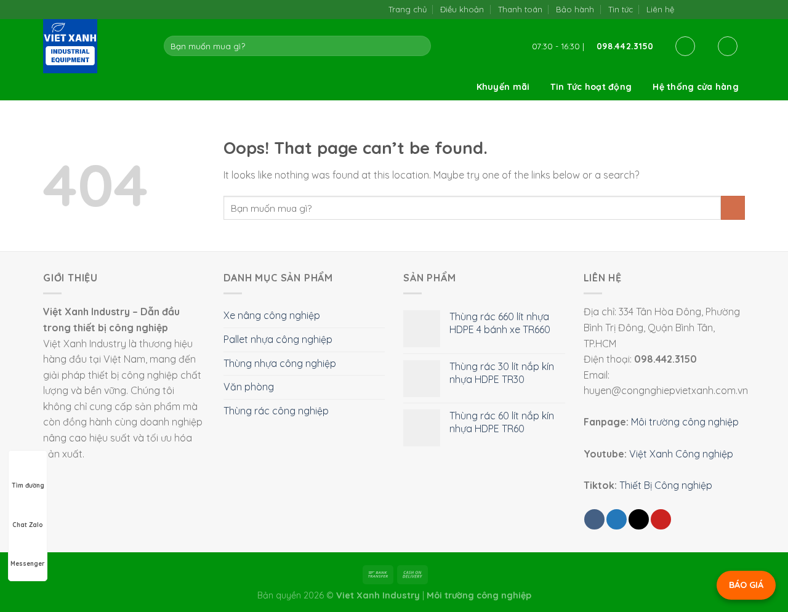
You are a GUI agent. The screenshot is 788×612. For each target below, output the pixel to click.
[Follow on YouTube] (738, 9)
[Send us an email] (713, 9)
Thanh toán (520, 9)
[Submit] (419, 46)
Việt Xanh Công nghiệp (681, 454)
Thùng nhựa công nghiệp (279, 363)
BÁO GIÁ (746, 584)
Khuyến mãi (503, 86)
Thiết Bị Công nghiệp (665, 485)
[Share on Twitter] (616, 519)
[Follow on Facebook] (687, 9)
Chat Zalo (27, 525)
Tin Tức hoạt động (591, 86)
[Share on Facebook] (594, 519)
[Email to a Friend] (639, 519)
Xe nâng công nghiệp (271, 315)
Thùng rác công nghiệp (276, 411)
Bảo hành (575, 9)
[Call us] (726, 9)
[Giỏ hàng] (728, 46)
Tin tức (620, 9)
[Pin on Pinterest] (661, 519)
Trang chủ (407, 9)
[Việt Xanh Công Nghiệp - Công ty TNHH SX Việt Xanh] (94, 46)
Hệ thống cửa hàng (696, 86)
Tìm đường (28, 485)
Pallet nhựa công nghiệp (277, 339)
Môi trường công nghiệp (685, 422)
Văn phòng (248, 386)
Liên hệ (660, 9)
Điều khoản (462, 9)
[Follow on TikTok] (700, 9)
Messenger (27, 564)
